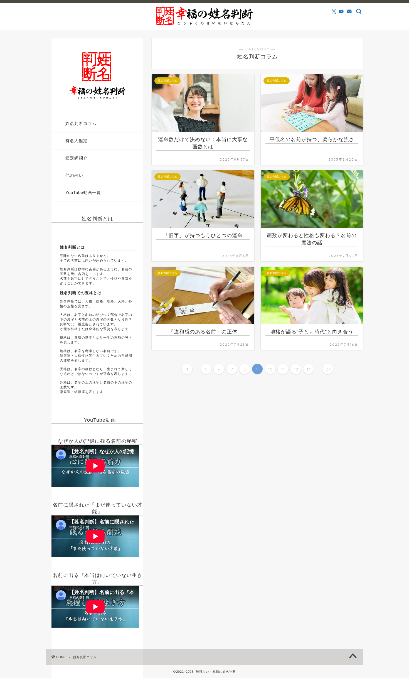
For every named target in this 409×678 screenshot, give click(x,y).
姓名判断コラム (81, 123)
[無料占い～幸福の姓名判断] (204, 24)
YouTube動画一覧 (83, 192)
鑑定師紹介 (76, 158)
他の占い (74, 175)
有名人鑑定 (76, 140)
